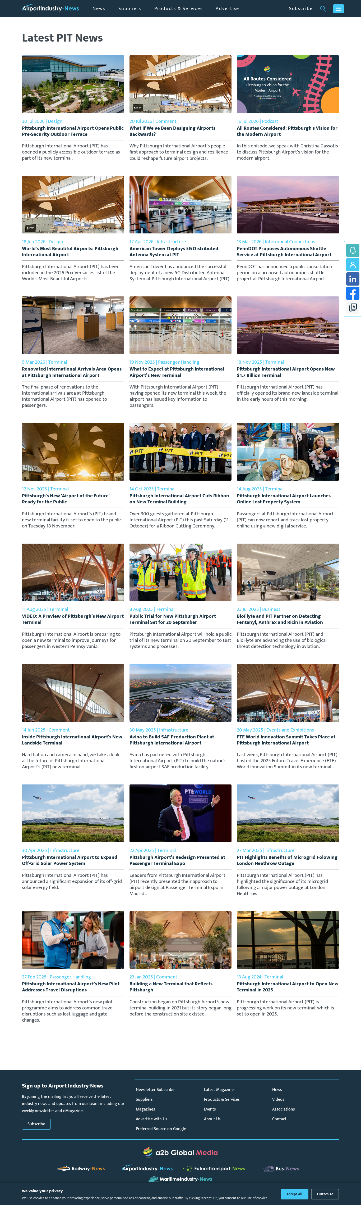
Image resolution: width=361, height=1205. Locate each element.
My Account (352, 264)
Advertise (227, 8)
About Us (212, 1119)
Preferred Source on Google (161, 1128)
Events (210, 1109)
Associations (283, 1109)
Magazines (145, 1109)
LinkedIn (352, 279)
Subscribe (301, 8)
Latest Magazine (219, 1089)
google (352, 307)
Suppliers (129, 8)
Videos (278, 1099)
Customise (325, 1194)
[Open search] (323, 9)
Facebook (352, 293)
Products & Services (178, 8)
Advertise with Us (151, 1119)
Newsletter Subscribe (155, 1089)
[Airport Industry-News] (50, 9)
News (98, 8)
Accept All (294, 1194)
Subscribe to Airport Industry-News (352, 250)
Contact (279, 1119)
